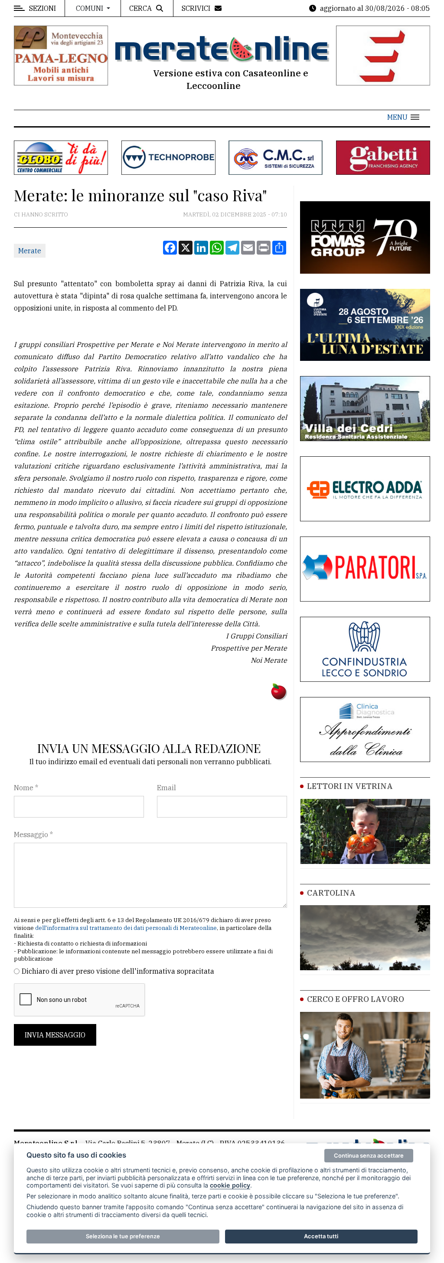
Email (166, 787)
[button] (403, 117)
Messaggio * (33, 834)
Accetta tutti (321, 1236)
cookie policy (230, 1185)
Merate (29, 250)
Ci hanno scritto (41, 214)
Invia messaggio (55, 1035)
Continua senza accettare (369, 1155)
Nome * (26, 787)
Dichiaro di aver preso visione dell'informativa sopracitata (118, 971)
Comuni (90, 8)
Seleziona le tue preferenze (123, 1236)
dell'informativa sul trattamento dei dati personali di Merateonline (126, 928)
